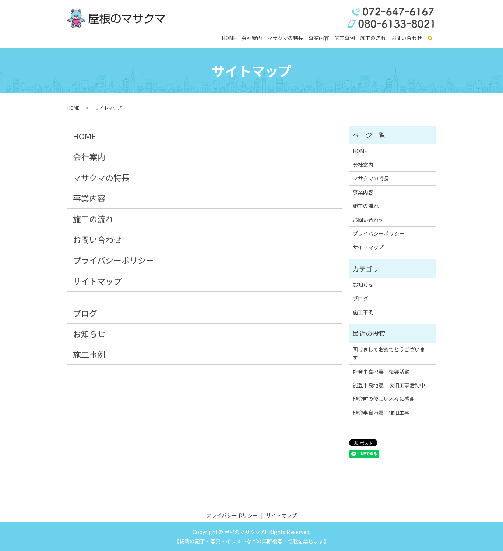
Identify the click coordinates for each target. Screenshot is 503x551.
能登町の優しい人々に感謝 (384, 398)
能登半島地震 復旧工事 (381, 412)
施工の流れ (373, 38)
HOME (229, 38)
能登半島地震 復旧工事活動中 (389, 385)
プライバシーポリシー (113, 260)
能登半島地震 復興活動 (381, 371)
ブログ (85, 313)
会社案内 (252, 38)
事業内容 (319, 38)
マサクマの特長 (285, 38)
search (430, 38)
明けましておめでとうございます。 (389, 353)
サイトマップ (97, 281)
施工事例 (344, 38)
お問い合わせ (406, 38)
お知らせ (89, 333)
